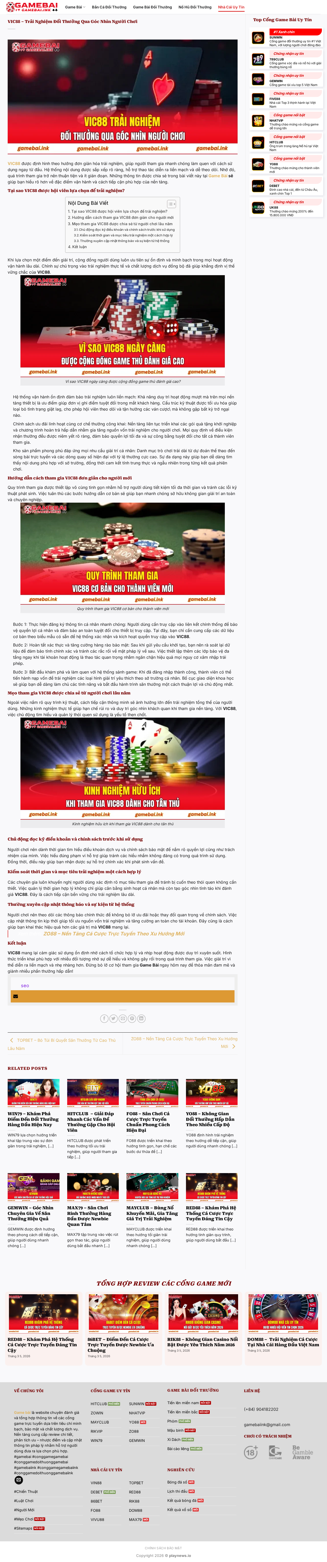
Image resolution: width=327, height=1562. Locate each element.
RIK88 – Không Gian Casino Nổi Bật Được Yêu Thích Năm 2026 (202, 1342)
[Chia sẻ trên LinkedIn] (141, 1018)
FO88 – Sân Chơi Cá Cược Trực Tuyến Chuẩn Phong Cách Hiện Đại (148, 1122)
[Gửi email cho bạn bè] (123, 1018)
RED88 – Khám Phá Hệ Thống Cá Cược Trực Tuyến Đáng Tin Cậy (211, 1213)
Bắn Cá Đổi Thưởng (109, 7)
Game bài (22, 1412)
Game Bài (73, 7)
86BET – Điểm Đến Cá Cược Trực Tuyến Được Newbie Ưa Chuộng (121, 1345)
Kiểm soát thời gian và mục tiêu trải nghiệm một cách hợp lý (126, 235)
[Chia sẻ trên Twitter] (113, 1018)
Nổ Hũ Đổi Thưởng (195, 7)
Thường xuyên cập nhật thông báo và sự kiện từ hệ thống (124, 241)
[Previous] (6, 1328)
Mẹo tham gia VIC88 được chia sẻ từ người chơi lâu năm (122, 224)
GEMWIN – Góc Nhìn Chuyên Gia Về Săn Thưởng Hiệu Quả (30, 1213)
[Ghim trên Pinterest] (132, 1018)
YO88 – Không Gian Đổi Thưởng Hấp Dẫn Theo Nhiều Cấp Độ (210, 1119)
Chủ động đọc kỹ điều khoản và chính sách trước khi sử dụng (127, 229)
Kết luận (79, 247)
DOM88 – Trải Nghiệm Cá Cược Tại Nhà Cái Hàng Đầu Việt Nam (283, 1342)
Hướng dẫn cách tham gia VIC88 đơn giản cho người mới (123, 217)
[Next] (320, 1328)
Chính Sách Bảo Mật (163, 1548)
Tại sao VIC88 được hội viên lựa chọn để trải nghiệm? (119, 211)
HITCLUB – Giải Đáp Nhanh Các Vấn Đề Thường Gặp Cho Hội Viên (91, 1122)
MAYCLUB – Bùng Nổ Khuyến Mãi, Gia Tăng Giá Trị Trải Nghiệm (152, 1213)
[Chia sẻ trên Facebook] (104, 1018)
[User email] (15, 996)
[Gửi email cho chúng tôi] (19, 1480)
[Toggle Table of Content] (169, 204)
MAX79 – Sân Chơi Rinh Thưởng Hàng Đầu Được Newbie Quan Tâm (89, 1216)
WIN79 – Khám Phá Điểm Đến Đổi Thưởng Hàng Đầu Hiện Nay (33, 1119)
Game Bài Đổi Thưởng (152, 7)
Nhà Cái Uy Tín (231, 7)
